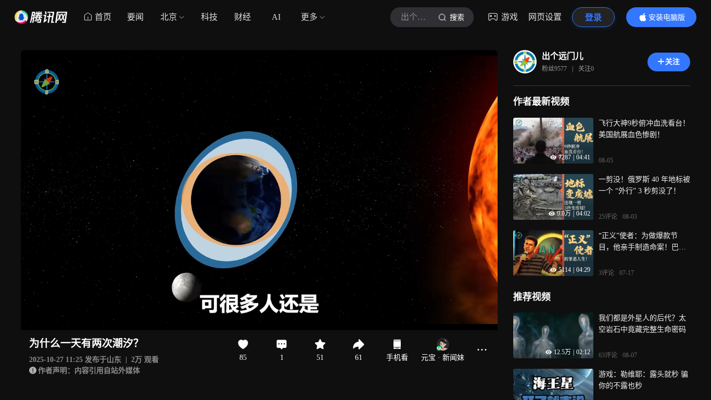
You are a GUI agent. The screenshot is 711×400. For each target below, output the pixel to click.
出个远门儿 (562, 56)
